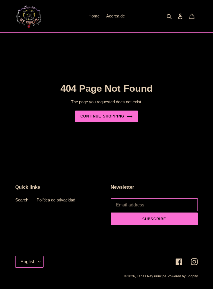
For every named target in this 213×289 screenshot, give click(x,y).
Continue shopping (102, 116)
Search (21, 200)
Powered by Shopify (183, 276)
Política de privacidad (56, 200)
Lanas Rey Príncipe (151, 276)
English (28, 261)
